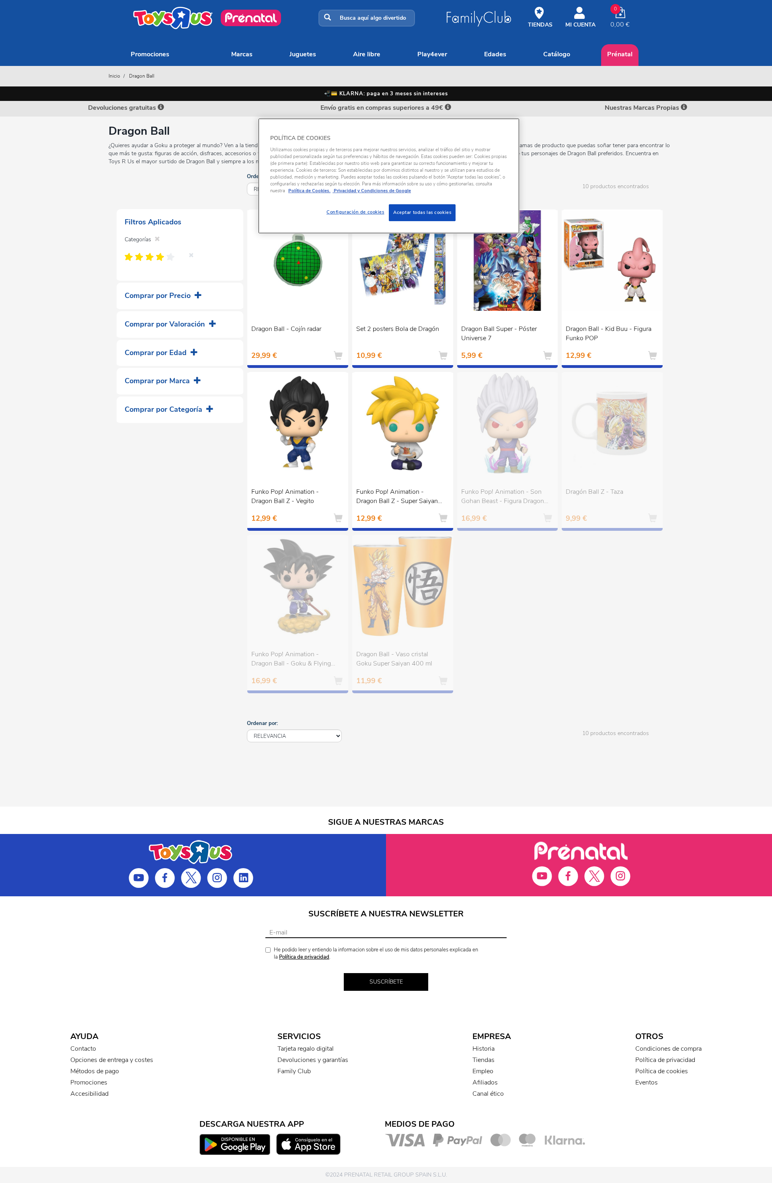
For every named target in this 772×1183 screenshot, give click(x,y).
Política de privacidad (304, 957)
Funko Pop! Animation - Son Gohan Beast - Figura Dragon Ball (502, 497)
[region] (388, 176)
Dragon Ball (141, 76)
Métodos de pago (94, 1071)
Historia (483, 1048)
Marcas (242, 54)
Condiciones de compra (668, 1048)
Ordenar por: (262, 723)
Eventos (646, 1082)
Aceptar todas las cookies (422, 212)
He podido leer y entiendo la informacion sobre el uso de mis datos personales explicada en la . (376, 953)
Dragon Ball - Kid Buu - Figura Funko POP (608, 334)
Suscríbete (386, 982)
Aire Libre (366, 54)
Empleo (482, 1071)
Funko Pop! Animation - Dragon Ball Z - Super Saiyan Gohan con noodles (397, 497)
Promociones (150, 54)
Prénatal (619, 54)
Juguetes (303, 54)
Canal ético (488, 1093)
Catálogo (556, 54)
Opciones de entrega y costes (111, 1060)
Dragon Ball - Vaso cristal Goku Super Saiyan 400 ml (394, 659)
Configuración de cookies (355, 212)
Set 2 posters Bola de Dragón (397, 329)
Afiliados (485, 1082)
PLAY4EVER (432, 54)
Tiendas (483, 1060)
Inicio (114, 76)
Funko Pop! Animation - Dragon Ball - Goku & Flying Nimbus (291, 660)
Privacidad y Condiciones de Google (372, 190)
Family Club (294, 1071)
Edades (495, 54)
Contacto (83, 1048)
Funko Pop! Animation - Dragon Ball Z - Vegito (285, 496)
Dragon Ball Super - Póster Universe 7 (499, 334)
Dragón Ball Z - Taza (594, 491)
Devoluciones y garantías (312, 1060)
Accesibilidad (89, 1093)
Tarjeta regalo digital (305, 1048)
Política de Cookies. (309, 190)
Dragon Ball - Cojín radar (286, 329)
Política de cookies (661, 1071)
